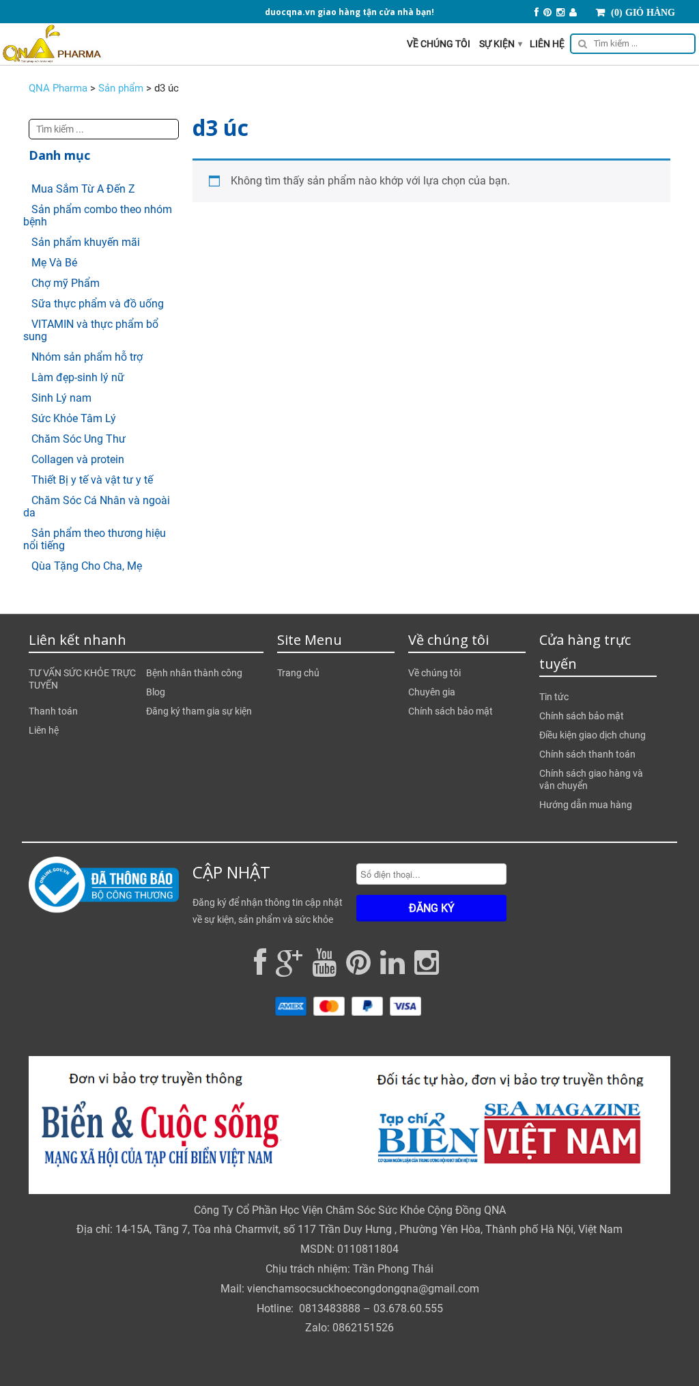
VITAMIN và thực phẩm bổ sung (90, 330)
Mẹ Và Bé (54, 262)
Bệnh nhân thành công (194, 672)
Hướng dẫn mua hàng (585, 804)
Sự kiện (500, 43)
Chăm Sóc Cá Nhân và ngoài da (96, 506)
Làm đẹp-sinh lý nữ (77, 377)
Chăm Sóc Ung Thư (78, 438)
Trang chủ (298, 672)
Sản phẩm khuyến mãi (85, 242)
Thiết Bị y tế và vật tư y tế (92, 479)
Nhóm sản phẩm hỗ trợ (87, 356)
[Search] (630, 46)
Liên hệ (547, 43)
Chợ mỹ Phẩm (65, 283)
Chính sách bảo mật (450, 711)
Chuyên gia (431, 692)
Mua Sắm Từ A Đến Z (83, 188)
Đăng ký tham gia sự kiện (199, 711)
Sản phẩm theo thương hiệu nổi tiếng (94, 539)
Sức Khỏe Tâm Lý (73, 418)
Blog (155, 692)
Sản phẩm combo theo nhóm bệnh (97, 215)
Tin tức (554, 696)
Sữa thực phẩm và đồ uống (97, 303)
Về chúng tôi (438, 43)
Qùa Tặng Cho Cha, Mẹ (86, 565)
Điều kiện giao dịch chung (592, 735)
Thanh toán (53, 711)
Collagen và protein (77, 459)
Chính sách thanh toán (587, 754)
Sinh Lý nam (61, 397)
